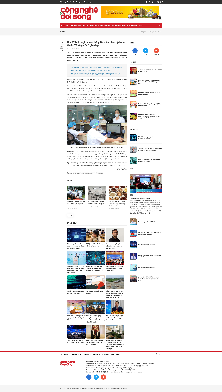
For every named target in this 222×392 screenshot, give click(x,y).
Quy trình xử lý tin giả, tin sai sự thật (94, 292)
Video (140, 25)
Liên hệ (72, 2)
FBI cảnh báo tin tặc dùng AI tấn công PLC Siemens (75, 292)
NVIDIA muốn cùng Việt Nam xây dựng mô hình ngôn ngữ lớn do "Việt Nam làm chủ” (95, 342)
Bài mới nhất (71, 223)
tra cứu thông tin (76, 173)
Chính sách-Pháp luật (105, 25)
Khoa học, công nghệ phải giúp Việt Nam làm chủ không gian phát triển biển (114, 318)
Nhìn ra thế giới (94, 25)
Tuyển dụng (87, 2)
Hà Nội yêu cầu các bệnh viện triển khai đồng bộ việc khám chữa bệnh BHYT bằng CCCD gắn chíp (96, 67)
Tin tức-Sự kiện (64, 25)
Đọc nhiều (133, 62)
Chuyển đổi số (85, 25)
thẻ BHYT (93, 173)
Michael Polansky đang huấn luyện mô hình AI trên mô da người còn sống (114, 246)
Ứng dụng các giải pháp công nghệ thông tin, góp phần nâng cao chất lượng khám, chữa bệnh (95, 74)
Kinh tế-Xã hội (105, 354)
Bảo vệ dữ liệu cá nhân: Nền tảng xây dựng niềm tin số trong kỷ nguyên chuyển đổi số (95, 268)
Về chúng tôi (64, 2)
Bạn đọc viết (134, 129)
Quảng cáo (79, 2)
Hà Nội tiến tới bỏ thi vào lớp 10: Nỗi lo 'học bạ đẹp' (94, 245)
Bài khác (70, 181)
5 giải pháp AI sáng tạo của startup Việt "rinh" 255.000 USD (76, 341)
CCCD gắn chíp (100, 173)
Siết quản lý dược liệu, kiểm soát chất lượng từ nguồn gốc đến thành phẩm (117, 204)
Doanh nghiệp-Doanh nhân (118, 25)
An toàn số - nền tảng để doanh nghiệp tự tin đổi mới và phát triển (76, 318)
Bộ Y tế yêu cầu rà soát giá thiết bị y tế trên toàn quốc (96, 203)
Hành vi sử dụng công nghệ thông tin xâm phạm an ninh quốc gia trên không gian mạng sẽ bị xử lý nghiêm (95, 319)
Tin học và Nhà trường (132, 25)
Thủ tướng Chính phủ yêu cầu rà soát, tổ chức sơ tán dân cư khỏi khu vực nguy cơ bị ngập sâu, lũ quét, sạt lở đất (114, 294)
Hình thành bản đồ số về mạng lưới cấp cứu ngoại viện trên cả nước (76, 204)
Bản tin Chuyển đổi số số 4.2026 (140, 198)
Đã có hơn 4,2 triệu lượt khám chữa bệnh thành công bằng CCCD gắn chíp (90, 70)
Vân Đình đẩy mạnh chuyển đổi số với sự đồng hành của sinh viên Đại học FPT (114, 268)
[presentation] (68, 215)
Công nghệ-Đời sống (75, 25)
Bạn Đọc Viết (67, 354)
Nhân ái (112, 354)
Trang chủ (143, 32)
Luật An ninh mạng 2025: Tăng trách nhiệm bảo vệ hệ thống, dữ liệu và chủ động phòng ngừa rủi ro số (76, 270)
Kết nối (132, 43)
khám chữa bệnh (85, 173)
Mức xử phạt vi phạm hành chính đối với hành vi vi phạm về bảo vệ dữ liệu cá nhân (76, 246)
